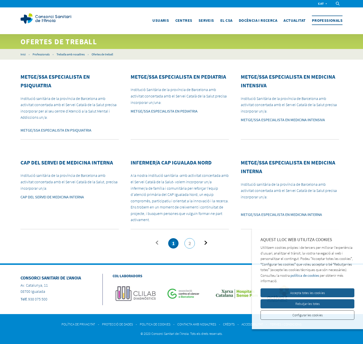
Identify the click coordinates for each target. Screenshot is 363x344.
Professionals (327, 20)
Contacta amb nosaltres (196, 324)
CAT (321, 3)
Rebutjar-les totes (307, 303)
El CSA (226, 20)
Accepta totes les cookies (307, 293)
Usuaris (160, 20)
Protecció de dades (117, 324)
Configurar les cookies (307, 315)
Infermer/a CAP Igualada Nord (171, 162)
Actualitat (294, 20)
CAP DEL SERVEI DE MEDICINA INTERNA (66, 162)
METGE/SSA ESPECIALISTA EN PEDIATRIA (178, 76)
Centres (183, 20)
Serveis (206, 20)
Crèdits (229, 324)
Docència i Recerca (258, 20)
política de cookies (304, 275)
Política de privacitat (78, 324)
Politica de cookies (155, 324)
